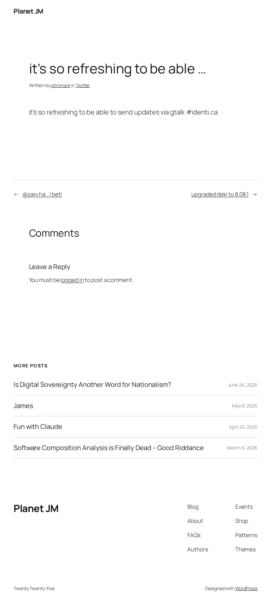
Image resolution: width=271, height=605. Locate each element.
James (23, 405)
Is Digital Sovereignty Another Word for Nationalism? (92, 384)
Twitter (83, 85)
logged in (72, 280)
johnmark (60, 85)
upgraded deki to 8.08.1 (220, 194)
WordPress (246, 588)
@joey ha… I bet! (42, 194)
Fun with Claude (38, 426)
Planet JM (28, 11)
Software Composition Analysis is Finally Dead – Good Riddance (109, 447)
